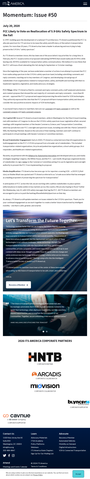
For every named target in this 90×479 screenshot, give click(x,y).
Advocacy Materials (39, 437)
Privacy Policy (38, 475)
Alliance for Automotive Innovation (42, 155)
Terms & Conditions (39, 466)
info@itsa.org (8, 447)
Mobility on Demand (67, 444)
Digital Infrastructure (67, 447)
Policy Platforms (37, 444)
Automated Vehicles (67, 441)
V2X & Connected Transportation (72, 450)
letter (25, 162)
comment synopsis (10, 112)
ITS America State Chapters (42, 450)
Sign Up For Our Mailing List (42, 453)
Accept (78, 474)
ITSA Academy (37, 441)
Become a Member (17, 285)
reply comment (62, 109)
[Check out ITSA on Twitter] (4, 455)
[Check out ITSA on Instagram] (13, 455)
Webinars (35, 447)
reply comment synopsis (31, 112)
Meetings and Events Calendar (15, 467)
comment (49, 109)
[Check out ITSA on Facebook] (9, 455)
